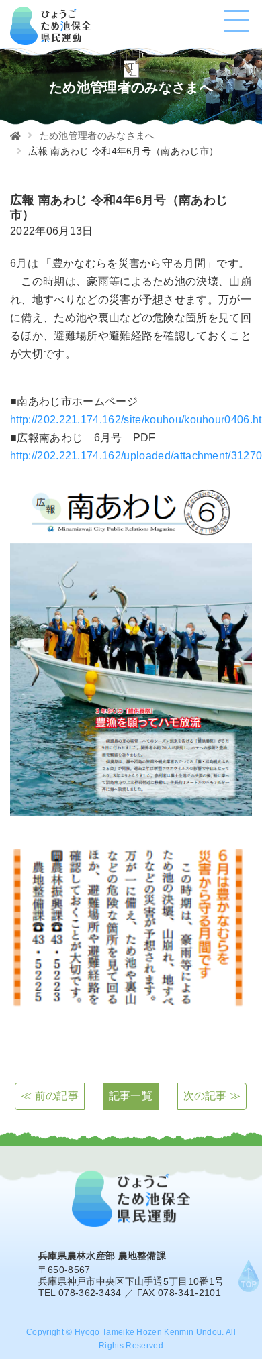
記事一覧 (130, 1095)
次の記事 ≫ (212, 1095)
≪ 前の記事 (50, 1095)
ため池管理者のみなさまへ (97, 135)
